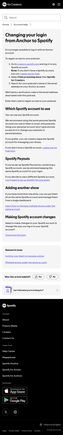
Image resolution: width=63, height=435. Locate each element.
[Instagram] (15, 412)
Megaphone (8, 357)
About (5, 319)
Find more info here (15, 235)
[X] (5, 412)
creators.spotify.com (28, 64)
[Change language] (53, 4)
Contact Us (8, 338)
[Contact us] (56, 290)
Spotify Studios (10, 363)
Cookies (37, 431)
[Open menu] (59, 4)
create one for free (29, 73)
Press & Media (9, 325)
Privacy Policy (27, 431)
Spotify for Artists (11, 369)
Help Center (8, 351)
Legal (4, 431)
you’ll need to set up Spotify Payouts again (27, 180)
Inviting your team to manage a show (24, 256)
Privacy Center (14, 431)
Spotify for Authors (12, 375)
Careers (6, 332)
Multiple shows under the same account (26, 262)
